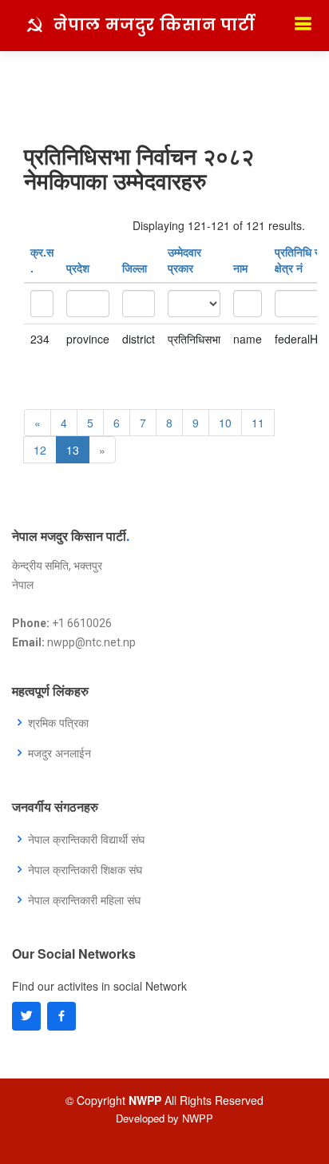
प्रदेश (77, 268)
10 (225, 423)
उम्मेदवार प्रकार (184, 260)
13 (72, 450)
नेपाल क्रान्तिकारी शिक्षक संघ (85, 869)
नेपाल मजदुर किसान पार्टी (155, 25)
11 (258, 423)
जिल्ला (134, 268)
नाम (240, 268)
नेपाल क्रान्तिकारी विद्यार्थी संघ (86, 838)
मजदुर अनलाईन (59, 752)
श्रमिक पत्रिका (58, 722)
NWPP (197, 1118)
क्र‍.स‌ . (42, 260)
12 (40, 450)
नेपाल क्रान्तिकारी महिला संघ (84, 899)
